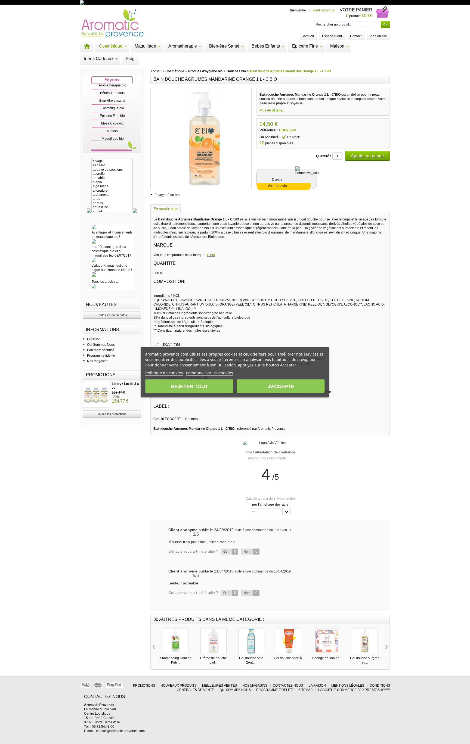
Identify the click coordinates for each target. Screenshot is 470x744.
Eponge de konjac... (327, 658)
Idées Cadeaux (98, 58)
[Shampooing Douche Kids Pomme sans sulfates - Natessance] (175, 641)
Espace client (332, 36)
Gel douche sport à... (289, 658)
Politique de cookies (164, 372)
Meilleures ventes (219, 685)
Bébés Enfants (266, 46)
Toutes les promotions (111, 414)
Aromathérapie (182, 46)
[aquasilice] (112, 207)
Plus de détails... (272, 110)
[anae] (112, 199)
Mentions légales (347, 685)
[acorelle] (112, 174)
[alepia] (112, 182)
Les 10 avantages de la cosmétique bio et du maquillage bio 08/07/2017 (111, 251)
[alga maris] (112, 186)
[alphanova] (112, 195)
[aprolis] (112, 203)
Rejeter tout (189, 386)
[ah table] (112, 178)
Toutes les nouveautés (112, 315)
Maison (337, 46)
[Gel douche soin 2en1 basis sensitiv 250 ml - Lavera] (251, 641)
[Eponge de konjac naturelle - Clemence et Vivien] (327, 641)
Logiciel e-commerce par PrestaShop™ (354, 690)
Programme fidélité (101, 355)
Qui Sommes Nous (101, 345)
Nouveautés (101, 304)
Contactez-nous (288, 685)
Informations (102, 329)
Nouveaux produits (178, 685)
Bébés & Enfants (112, 93)
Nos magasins (97, 361)
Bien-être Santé (224, 46)
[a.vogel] (112, 161)
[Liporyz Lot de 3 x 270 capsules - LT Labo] (96, 395)
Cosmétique (110, 46)
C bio (211, 255)
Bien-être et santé (112, 100)
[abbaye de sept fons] (112, 170)
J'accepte (281, 386)
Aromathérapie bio (112, 85)
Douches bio (236, 71)
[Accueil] (87, 46)
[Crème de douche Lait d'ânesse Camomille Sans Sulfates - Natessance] (213, 641)
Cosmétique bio (112, 108)
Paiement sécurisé (101, 350)
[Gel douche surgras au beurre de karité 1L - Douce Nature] (364, 641)
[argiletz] (112, 212)
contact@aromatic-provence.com (120, 731)
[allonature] (112, 191)
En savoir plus (165, 209)
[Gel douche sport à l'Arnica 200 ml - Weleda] (289, 641)
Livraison (94, 339)
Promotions (101, 374)
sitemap (305, 690)
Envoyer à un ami (167, 195)
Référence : (268, 130)
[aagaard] (112, 165)
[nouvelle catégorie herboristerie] (105, 2)
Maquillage (145, 46)
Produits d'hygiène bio (205, 71)
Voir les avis (277, 186)
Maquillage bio (113, 139)
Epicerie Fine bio (112, 116)
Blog (130, 58)
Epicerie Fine (305, 46)
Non (250, 551)
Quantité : (323, 156)
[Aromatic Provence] (112, 24)
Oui (229, 551)
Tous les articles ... (105, 282)
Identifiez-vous (323, 10)
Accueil (155, 71)
